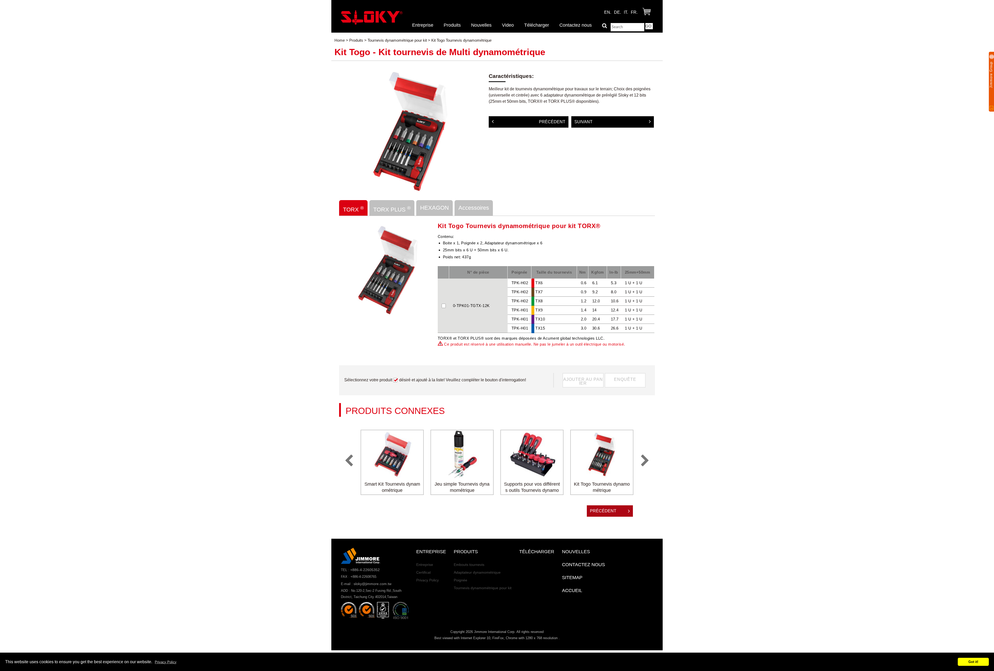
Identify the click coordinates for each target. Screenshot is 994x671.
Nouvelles (481, 25)
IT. (626, 12)
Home (339, 40)
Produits (452, 25)
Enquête (625, 379)
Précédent (552, 122)
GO (648, 26)
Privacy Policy (427, 580)
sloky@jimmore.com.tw (372, 584)
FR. (634, 12)
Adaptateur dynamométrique (477, 572)
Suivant (583, 122)
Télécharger (536, 25)
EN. (607, 12)
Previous (349, 461)
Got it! (973, 662)
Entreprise (422, 25)
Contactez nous (575, 25)
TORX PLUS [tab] (392, 209)
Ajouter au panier (583, 381)
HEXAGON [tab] (434, 208)
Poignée (460, 580)
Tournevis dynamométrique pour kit (397, 40)
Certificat (423, 572)
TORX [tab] (353, 209)
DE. (617, 12)
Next (645, 461)
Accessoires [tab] (473, 208)
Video (508, 25)
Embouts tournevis (469, 565)
